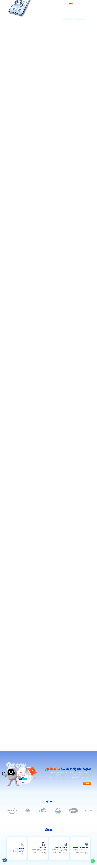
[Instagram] (26, 3)
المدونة (59, 3)
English (40, 3)
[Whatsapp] (29, 3)
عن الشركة (52, 3)
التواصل (45, 3)
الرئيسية (71, 3)
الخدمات (65, 3)
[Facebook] (32, 3)
